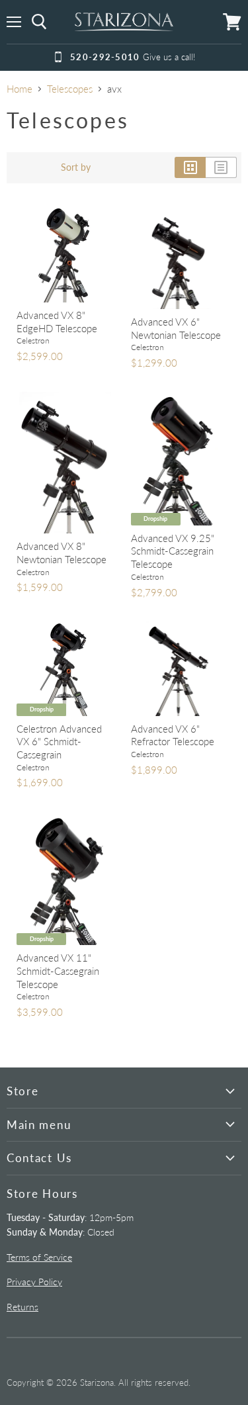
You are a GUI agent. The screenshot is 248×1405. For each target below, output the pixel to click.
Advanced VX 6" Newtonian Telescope (176, 328)
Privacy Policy (34, 1281)
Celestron (33, 340)
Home (19, 89)
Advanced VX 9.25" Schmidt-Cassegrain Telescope (172, 551)
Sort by (76, 167)
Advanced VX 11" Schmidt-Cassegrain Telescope (58, 970)
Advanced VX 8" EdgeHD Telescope (57, 321)
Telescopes (70, 89)
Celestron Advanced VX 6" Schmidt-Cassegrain (59, 741)
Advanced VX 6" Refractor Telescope (172, 735)
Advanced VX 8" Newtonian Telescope (61, 552)
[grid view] (190, 167)
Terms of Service (39, 1257)
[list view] (221, 167)
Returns (22, 1306)
